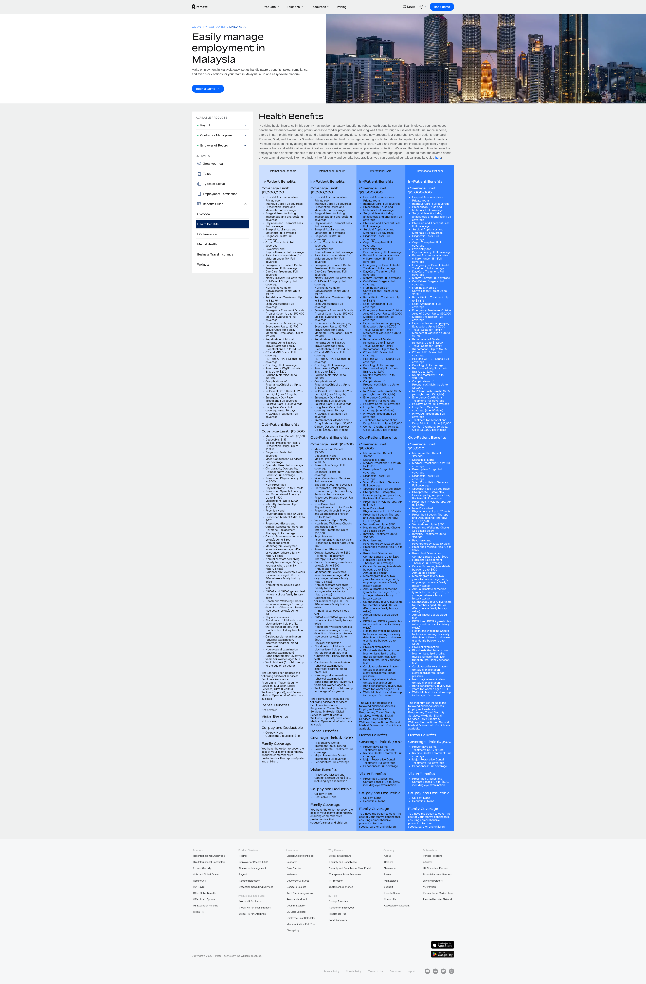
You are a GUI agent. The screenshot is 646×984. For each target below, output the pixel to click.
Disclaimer (395, 971)
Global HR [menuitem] (198, 911)
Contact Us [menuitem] (390, 899)
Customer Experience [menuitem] (341, 886)
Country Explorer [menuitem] (209, 26)
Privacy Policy (331, 971)
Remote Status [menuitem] (392, 893)
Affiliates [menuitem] (427, 862)
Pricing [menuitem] (243, 855)
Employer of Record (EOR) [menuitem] (254, 862)
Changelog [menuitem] (293, 930)
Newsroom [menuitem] (390, 868)
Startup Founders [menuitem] (338, 901)
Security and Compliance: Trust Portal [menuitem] (350, 868)
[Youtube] (427, 971)
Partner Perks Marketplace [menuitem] (438, 893)
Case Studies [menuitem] (294, 868)
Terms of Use (375, 971)
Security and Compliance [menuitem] (343, 862)
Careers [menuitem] (388, 862)
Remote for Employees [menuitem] (341, 907)
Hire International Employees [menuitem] (209, 855)
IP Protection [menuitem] (336, 880)
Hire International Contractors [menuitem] (209, 862)
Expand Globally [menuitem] (202, 868)
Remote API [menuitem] (199, 880)
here (438, 157)
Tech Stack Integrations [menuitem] (300, 893)
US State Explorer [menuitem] (296, 911)
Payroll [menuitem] (243, 874)
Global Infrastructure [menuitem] (340, 855)
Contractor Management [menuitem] (252, 868)
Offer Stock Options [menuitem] (204, 899)
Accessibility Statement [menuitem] (396, 905)
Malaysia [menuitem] (237, 26)
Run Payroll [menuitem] (199, 886)
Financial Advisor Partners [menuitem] (437, 874)
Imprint (411, 971)
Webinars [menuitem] (292, 874)
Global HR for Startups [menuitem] (251, 901)
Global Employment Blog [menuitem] (300, 855)
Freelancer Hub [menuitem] (337, 913)
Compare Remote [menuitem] (296, 886)
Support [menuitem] (388, 886)
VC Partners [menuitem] (429, 886)
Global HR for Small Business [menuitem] (255, 907)
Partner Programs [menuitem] (432, 855)
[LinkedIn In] (435, 971)
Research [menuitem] (292, 862)
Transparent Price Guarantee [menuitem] (345, 874)
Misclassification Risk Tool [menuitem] (301, 924)
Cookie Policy (354, 971)
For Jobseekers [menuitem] (338, 920)
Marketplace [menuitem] (391, 880)
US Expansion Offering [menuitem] (205, 905)
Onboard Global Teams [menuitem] (206, 874)
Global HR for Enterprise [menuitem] (252, 913)
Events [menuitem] (387, 874)
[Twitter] (443, 971)
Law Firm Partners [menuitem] (433, 880)
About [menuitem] (387, 855)
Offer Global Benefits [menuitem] (204, 893)
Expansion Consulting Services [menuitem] (256, 886)
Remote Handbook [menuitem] (297, 899)
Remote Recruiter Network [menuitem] (438, 899)
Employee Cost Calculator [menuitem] (301, 918)
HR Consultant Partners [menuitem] (435, 868)
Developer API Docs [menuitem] (298, 880)
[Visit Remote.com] (200, 6)
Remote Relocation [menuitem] (249, 880)
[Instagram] (451, 971)
